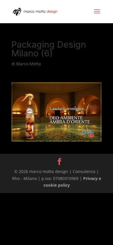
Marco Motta (28, 63)
